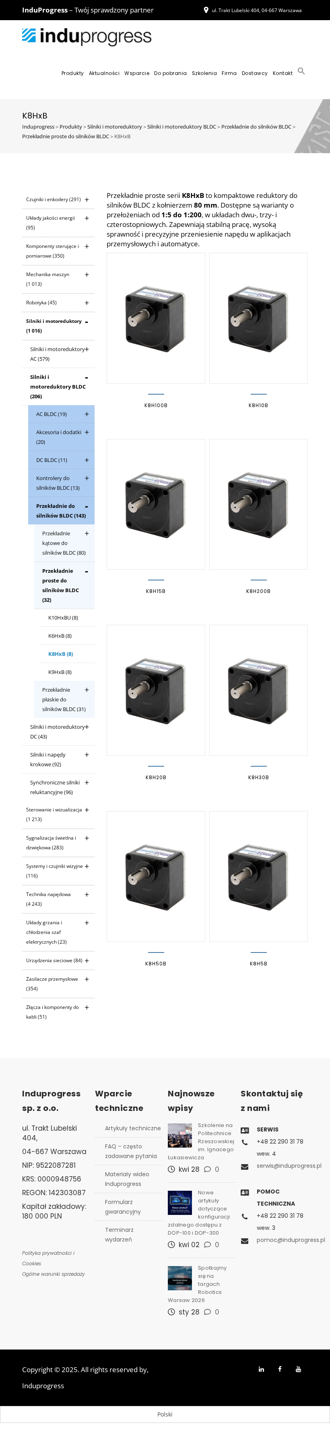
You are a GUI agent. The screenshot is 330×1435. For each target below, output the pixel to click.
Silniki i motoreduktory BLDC (58, 386)
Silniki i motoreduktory (54, 326)
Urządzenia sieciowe (54, 960)
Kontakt (283, 73)
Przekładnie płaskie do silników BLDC (64, 699)
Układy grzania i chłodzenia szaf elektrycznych (46, 932)
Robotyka (41, 302)
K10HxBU (63, 617)
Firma (229, 73)
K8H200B (258, 591)
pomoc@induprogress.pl (291, 1240)
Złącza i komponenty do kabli (52, 1012)
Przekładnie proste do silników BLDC (60, 585)
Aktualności (104, 73)
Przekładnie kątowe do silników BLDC (64, 543)
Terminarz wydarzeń (119, 1235)
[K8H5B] (258, 876)
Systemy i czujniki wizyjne (54, 871)
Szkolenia (204, 73)
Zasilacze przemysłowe (52, 983)
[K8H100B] (156, 318)
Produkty (73, 73)
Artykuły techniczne (133, 1128)
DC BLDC (51, 460)
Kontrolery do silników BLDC (58, 482)
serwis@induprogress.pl (289, 1166)
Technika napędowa (48, 899)
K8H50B (156, 963)
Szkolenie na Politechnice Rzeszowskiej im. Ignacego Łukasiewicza (201, 1141)
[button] (301, 73)
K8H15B (156, 591)
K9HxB (60, 672)
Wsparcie (136, 73)
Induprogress (43, 1385)
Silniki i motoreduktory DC (57, 731)
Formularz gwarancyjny (123, 1207)
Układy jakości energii (50, 222)
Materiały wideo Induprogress (127, 1179)
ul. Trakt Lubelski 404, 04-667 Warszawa (257, 10)
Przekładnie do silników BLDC (61, 510)
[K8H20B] (156, 690)
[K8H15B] (156, 504)
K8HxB (60, 653)
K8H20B (156, 777)
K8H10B (258, 405)
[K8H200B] (258, 504)
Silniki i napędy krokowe (48, 759)
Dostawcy (255, 73)
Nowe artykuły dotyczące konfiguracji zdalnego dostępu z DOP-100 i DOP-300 (199, 1213)
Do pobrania (170, 73)
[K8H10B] (258, 318)
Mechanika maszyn (47, 279)
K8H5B (259, 963)
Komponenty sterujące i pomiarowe (52, 251)
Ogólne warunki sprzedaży (53, 1274)
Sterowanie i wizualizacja (54, 814)
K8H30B (258, 777)
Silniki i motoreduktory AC (57, 353)
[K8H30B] (258, 690)
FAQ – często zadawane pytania (131, 1151)
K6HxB (60, 635)
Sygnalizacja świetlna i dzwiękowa (51, 842)
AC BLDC (51, 414)
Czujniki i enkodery (53, 199)
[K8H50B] (156, 876)
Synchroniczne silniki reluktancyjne (55, 787)
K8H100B (156, 405)
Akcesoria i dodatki (58, 436)
